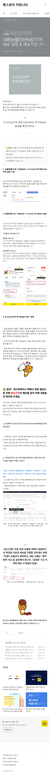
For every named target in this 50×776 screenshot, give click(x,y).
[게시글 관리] (12, 633)
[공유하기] (9, 633)
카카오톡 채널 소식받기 (10, 755)
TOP (45, 755)
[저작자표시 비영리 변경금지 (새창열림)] (28, 633)
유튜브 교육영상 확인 (9, 758)
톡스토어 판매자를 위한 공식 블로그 (14, 725)
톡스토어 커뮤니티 (15, 4)
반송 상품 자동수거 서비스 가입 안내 (17, 658)
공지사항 (13, 13)
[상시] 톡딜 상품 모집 (31, 13)
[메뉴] (45, 4)
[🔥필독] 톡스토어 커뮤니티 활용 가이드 (19, 650)
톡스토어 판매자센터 (9, 765)
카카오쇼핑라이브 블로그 (11, 761)
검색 (40, 4)
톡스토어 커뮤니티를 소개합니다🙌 (17, 655)
